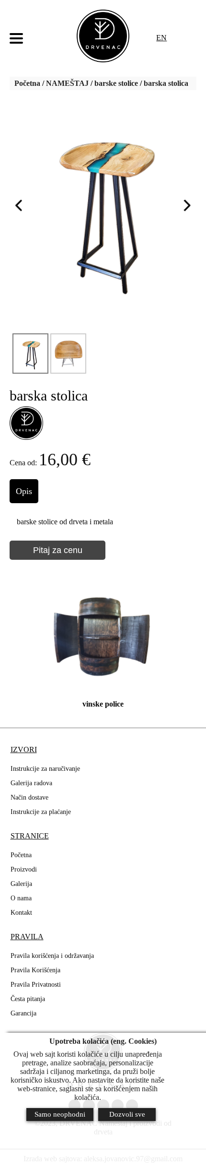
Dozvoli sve (127, 1114)
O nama (21, 898)
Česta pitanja (28, 999)
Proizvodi (24, 869)
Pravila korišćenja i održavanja (52, 955)
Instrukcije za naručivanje (45, 768)
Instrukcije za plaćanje (41, 811)
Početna (27, 83)
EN (161, 38)
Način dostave (29, 797)
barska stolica (166, 83)
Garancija (23, 1013)
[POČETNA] (103, 36)
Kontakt (21, 912)
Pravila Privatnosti (36, 984)
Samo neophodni (59, 1114)
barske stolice (116, 83)
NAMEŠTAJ (67, 83)
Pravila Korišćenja (35, 970)
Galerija (21, 883)
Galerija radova (31, 783)
